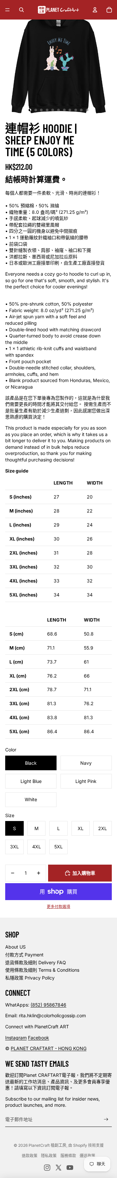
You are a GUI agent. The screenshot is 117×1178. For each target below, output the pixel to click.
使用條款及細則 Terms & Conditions (42, 970)
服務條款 (68, 1155)
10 (81, 110)
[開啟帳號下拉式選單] (95, 10)
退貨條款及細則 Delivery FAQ (35, 962)
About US (15, 947)
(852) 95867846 (48, 1004)
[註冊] (106, 1119)
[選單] (7, 9)
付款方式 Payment (24, 954)
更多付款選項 (58, 906)
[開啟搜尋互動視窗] (21, 10)
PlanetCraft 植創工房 (47, 1145)
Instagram (16, 1037)
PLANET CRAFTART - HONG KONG (48, 1048)
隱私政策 (49, 1155)
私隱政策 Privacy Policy (30, 977)
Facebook (38, 1037)
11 (87, 110)
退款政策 (29, 1155)
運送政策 (87, 1155)
